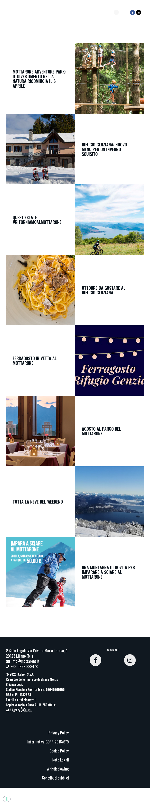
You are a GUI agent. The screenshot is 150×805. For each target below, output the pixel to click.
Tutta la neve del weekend (38, 501)
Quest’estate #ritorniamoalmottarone (37, 219)
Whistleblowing (58, 769)
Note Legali (60, 760)
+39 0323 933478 (24, 666)
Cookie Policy (59, 751)
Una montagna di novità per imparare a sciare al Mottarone (108, 572)
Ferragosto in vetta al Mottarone (35, 360)
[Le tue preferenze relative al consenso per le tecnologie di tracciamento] (7, 799)
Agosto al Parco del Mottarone (101, 431)
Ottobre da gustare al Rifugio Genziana (103, 290)
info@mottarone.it (25, 661)
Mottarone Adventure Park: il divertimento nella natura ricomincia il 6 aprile (39, 78)
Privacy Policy (58, 733)
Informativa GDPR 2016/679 (48, 742)
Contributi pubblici (55, 778)
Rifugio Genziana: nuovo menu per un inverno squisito (104, 149)
